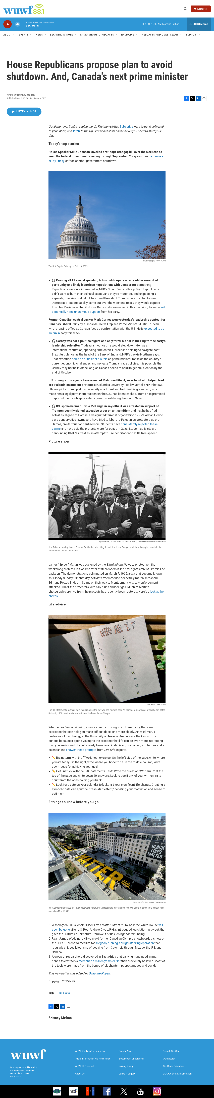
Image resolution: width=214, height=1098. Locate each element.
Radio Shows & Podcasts (97, 34)
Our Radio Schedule (173, 1066)
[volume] (17, 24)
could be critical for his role (90, 359)
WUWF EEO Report (84, 1066)
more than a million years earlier (100, 961)
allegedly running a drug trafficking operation (124, 943)
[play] (7, 24)
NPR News (64, 993)
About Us (80, 1073)
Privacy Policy (126, 1066)
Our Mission (169, 1058)
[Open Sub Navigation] (14, 34)
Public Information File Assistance (93, 1058)
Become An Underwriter (131, 1058)
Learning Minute (61, 34)
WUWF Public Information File (90, 1051)
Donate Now (125, 1051)
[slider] (22, 24)
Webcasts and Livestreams (160, 34)
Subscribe (126, 126)
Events (24, 34)
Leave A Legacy (127, 1073)
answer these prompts (81, 750)
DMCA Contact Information (177, 1073)
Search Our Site (171, 1051)
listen (76, 131)
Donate (202, 9)
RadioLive (127, 34)
